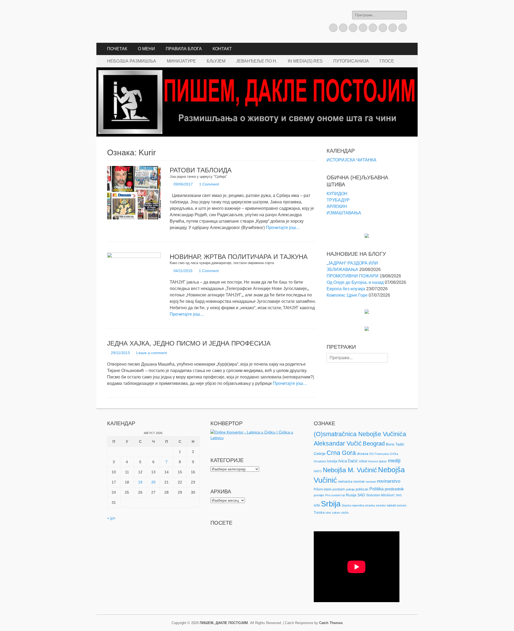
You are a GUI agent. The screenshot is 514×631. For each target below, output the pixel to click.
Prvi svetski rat (335, 495)
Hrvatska (320, 461)
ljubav (383, 461)
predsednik (394, 489)
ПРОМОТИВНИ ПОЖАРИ (353, 276)
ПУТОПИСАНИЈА (351, 61)
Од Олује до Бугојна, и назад (355, 282)
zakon (336, 512)
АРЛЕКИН (337, 206)
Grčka (394, 453)
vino (328, 512)
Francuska (382, 453)
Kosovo (373, 461)
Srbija (331, 503)
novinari (371, 481)
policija (350, 489)
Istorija (332, 461)
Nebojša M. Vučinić (350, 470)
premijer (319, 495)
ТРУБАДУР (338, 200)
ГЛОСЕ (387, 61)
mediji (394, 460)
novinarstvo (388, 481)
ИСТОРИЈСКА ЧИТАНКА (351, 160)
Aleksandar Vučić (338, 443)
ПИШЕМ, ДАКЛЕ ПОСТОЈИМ (224, 623)
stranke (381, 505)
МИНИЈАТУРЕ (181, 61)
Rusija (351, 495)
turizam (401, 505)
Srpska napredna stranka (358, 505)
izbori (363, 461)
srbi (317, 505)
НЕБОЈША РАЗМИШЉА (131, 61)
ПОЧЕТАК (117, 49)
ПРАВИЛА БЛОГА (184, 49)
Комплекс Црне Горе (347, 295)
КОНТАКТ (222, 49)
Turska (319, 512)
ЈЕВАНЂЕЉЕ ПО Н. (256, 61)
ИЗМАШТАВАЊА (344, 213)
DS (371, 453)
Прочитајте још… (283, 227)
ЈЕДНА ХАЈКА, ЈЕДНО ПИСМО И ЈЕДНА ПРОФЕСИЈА (189, 343)
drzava (362, 453)
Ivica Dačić (348, 461)
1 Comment (209, 184)
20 (153, 482)
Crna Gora (341, 452)
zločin (345, 512)
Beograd (374, 443)
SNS (399, 495)
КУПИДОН (337, 193)
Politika (376, 489)
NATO (318, 471)
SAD (361, 495)
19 (140, 482)
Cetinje (320, 453)
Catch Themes (331, 623)
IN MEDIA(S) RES (305, 61)
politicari (362, 489)
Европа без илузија (346, 289)
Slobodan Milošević (380, 495)
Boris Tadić (395, 444)
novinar (359, 481)
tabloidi (391, 505)
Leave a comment (151, 353)
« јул (111, 518)
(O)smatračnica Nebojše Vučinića (360, 434)
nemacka (345, 481)
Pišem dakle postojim (329, 489)
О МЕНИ (146, 49)
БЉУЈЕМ (216, 61)
